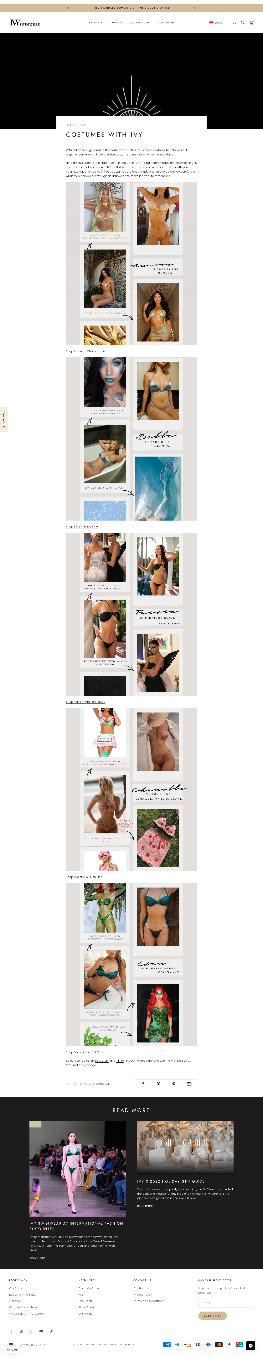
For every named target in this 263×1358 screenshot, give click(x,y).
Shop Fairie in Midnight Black (85, 702)
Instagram (102, 1061)
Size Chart (85, 1301)
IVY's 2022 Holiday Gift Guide (171, 1181)
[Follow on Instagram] (21, 1331)
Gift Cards (85, 1314)
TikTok (120, 1061)
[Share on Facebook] (143, 1084)
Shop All (96, 22)
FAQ (81, 1295)
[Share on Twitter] (158, 1084)
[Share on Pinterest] (174, 1084)
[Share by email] (189, 1084)
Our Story (15, 1288)
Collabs (14, 1301)
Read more (37, 1258)
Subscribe (212, 1315)
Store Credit (87, 1307)
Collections (140, 22)
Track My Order (89, 1288)
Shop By (116, 22)
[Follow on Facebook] (11, 1331)
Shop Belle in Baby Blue (82, 526)
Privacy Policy (142, 1295)
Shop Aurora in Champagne (86, 351)
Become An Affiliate (22, 1295)
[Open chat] (250, 1345)
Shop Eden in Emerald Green (86, 1052)
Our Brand (165, 22)
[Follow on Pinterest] (31, 1331)
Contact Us (141, 1288)
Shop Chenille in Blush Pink (84, 877)
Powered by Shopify (120, 1344)
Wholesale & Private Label (26, 1314)
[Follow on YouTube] (41, 1331)
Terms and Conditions (148, 1301)
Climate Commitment (24, 1307)
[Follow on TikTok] (51, 1331)
